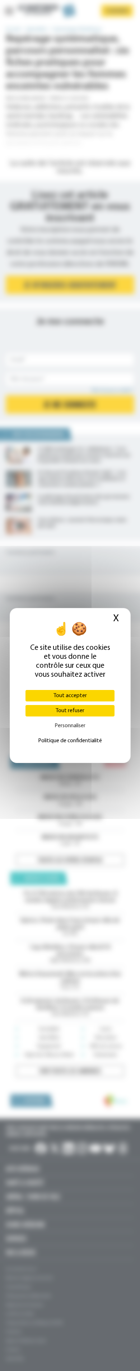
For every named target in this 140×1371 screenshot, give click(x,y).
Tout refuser (70, 711)
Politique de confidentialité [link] (70, 741)
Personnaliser (70, 726)
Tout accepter (70, 696)
